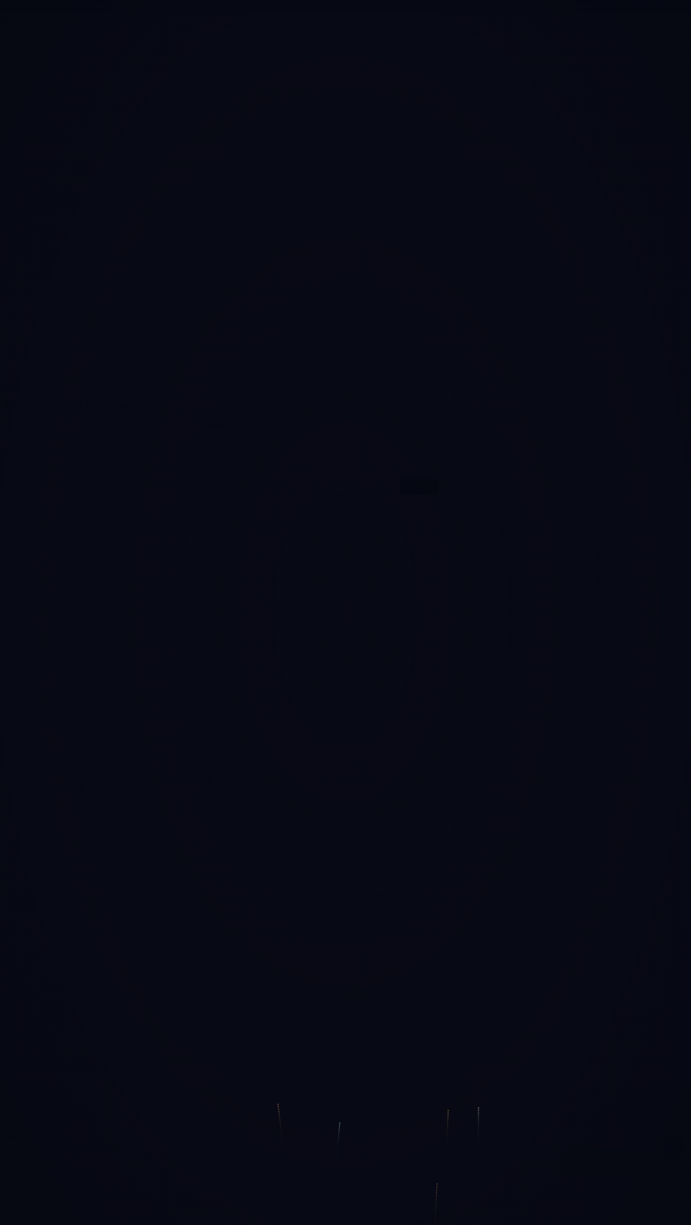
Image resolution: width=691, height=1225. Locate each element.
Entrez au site (345, 667)
